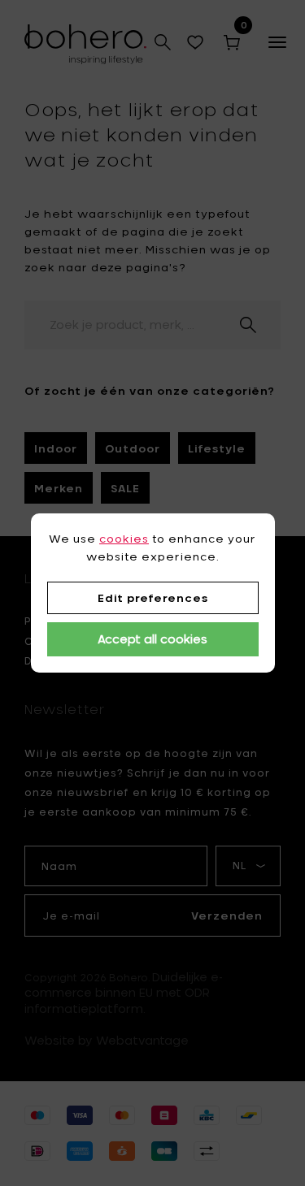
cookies (124, 538)
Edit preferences (153, 597)
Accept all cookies (152, 639)
